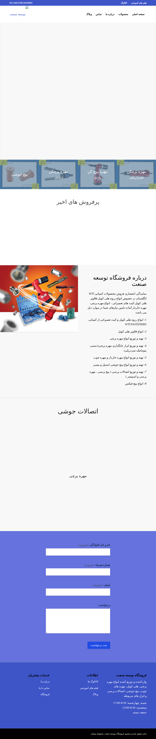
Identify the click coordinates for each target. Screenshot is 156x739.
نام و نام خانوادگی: (94, 544)
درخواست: (104, 605)
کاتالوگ (124, 3)
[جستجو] (81, 14)
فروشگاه (45, 694)
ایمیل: (101, 585)
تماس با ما (44, 688)
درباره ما (45, 681)
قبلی (15, 229)
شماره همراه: (97, 565)
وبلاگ (95, 694)
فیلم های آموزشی (138, 3)
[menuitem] (137, 3)
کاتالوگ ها (93, 681)
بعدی (140, 229)
